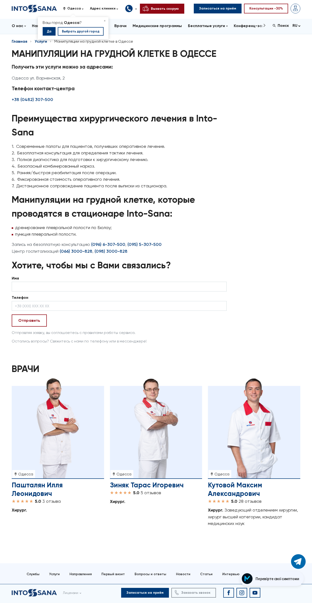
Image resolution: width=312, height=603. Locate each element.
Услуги (41, 41)
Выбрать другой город (80, 31)
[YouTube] (255, 593)
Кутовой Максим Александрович (235, 489)
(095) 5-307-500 (144, 244)
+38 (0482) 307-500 (32, 99)
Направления (80, 574)
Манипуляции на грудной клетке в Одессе (93, 41)
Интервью (231, 574)
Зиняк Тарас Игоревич (147, 485)
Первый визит (113, 574)
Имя (15, 278)
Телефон (20, 297)
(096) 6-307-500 (108, 244)
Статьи (206, 574)
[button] (75, 8)
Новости (183, 574)
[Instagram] (241, 593)
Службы (33, 574)
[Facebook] (228, 593)
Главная (19, 41)
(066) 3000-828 (76, 251)
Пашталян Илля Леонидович (37, 489)
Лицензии (70, 593)
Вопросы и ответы (150, 574)
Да (49, 31)
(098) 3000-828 (111, 251)
